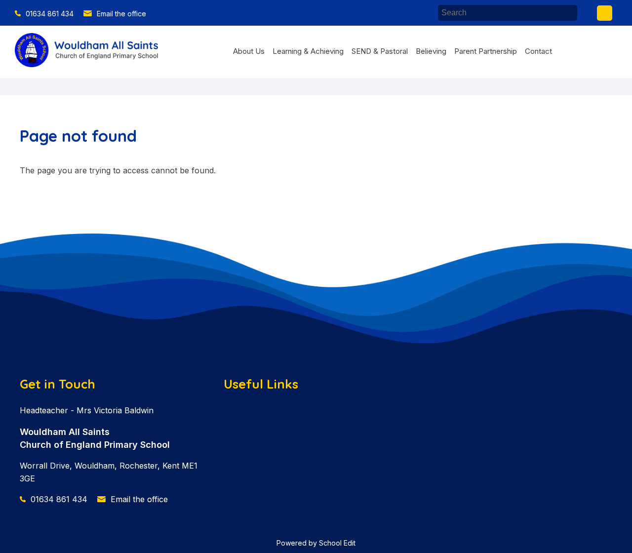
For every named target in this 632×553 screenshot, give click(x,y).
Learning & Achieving (308, 51)
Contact (538, 51)
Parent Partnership (485, 51)
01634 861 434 (50, 13)
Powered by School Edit (316, 543)
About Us (249, 51)
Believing (431, 51)
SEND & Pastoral (380, 51)
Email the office (121, 13)
